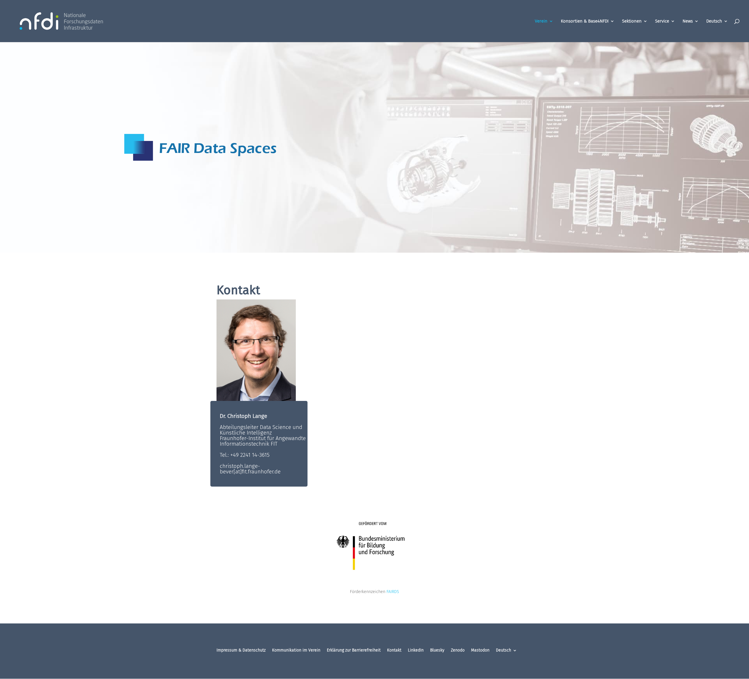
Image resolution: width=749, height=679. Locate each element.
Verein (541, 21)
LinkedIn (416, 650)
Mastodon (480, 650)
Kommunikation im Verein (296, 650)
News (688, 21)
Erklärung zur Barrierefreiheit (354, 650)
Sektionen (632, 21)
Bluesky (437, 650)
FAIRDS (392, 591)
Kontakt (394, 650)
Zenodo (458, 650)
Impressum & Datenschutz (241, 650)
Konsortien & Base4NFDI (585, 21)
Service (662, 21)
